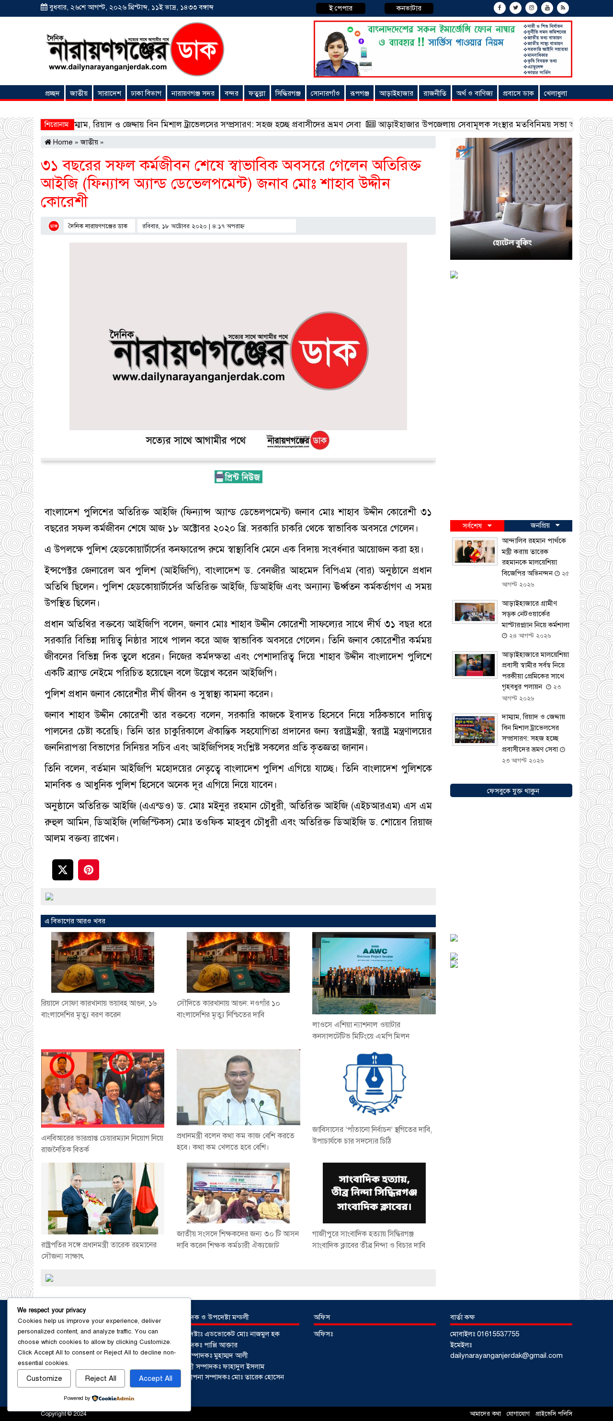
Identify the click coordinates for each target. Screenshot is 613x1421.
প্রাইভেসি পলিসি (553, 1414)
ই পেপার (340, 8)
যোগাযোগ (519, 1414)
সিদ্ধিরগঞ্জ (288, 93)
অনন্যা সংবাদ (64, 109)
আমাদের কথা (486, 1414)
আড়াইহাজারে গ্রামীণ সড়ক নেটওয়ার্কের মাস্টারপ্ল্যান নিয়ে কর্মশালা (535, 614)
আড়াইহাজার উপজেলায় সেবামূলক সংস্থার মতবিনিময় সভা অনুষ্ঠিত (413, 124)
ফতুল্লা (257, 93)
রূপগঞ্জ (359, 93)
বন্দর (231, 93)
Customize (44, 1378)
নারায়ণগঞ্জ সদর (193, 93)
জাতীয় (79, 93)
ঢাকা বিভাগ (146, 93)
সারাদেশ (109, 93)
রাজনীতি (434, 93)
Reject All (100, 1378)
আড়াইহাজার (396, 93)
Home (62, 142)
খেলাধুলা (555, 93)
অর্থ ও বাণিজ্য (474, 93)
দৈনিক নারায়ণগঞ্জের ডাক (97, 226)
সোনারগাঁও (325, 93)
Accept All (155, 1378)
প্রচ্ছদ (52, 93)
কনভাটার (409, 8)
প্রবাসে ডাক (518, 93)
